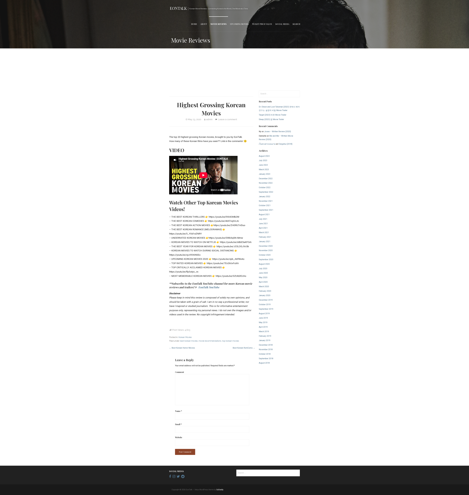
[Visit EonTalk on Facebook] (170, 477)
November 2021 (266, 201)
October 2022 (265, 187)
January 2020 (264, 295)
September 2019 (266, 309)
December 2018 (266, 345)
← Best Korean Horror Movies (182, 348)
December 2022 (266, 178)
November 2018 (266, 349)
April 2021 (263, 228)
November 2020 (266, 250)
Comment (179, 372)
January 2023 (264, 174)
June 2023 (263, 165)
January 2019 (264, 340)
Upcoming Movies (239, 24)
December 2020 (266, 246)
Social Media (282, 24)
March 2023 (264, 169)
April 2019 (263, 327)
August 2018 (264, 363)
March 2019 (264, 331)
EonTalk (178, 8)
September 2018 (266, 358)
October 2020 (265, 255)
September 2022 (266, 192)
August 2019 (264, 313)
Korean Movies (185, 337)
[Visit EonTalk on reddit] (183, 477)
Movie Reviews (218, 24)
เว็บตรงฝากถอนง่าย (267, 144)
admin (209, 119)
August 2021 (264, 214)
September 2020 (266, 259)
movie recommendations (210, 341)
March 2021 (264, 232)
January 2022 (264, 196)
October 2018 (265, 354)
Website (178, 437)
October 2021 (265, 205)
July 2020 (263, 268)
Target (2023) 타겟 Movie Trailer (272, 115)
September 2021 (266, 210)
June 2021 (263, 223)
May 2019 (263, 322)
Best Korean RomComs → (244, 348)
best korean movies (189, 341)
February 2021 (265, 237)
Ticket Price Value (262, 24)
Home (194, 24)
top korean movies (230, 341)
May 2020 (263, 277)
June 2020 (263, 273)
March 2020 (264, 286)
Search (296, 24)
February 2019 (265, 336)
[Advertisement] (234, 69)
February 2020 (265, 291)
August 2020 (264, 264)
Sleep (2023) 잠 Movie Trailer (271, 119)
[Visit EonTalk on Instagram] (173, 477)
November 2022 (266, 183)
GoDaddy (219, 490)
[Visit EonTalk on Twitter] (178, 477)
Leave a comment (227, 119)
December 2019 (266, 300)
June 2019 (263, 318)
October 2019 (265, 304)
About (203, 24)
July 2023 (263, 160)
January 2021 (264, 241)
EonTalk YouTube (208, 287)
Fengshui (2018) (285, 144)
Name (178, 411)
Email (178, 424)
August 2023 (264, 156)
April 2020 (263, 282)
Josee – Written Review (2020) (277, 131)
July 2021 (263, 219)
